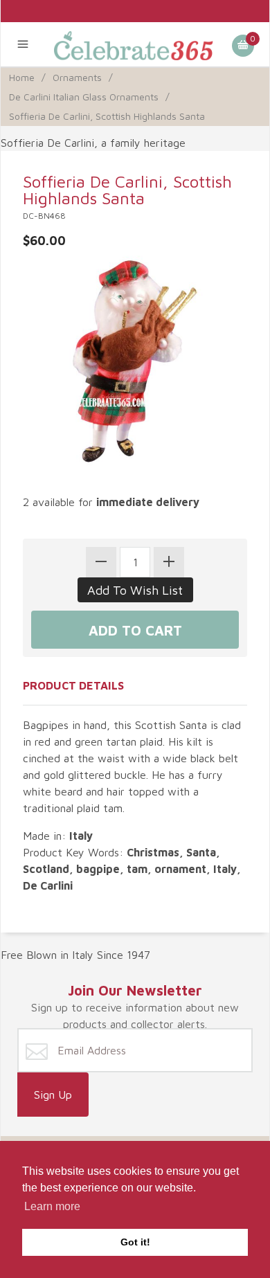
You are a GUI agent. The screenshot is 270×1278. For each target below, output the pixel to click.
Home (22, 77)
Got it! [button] (135, 1242)
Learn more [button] (52, 1206)
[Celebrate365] (135, 44)
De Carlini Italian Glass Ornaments (84, 96)
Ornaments (77, 77)
